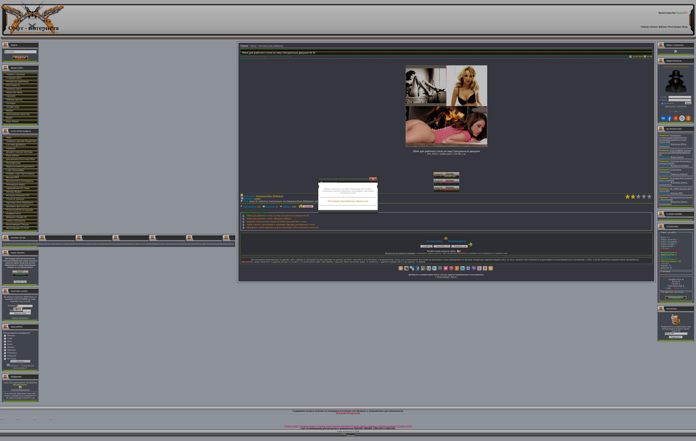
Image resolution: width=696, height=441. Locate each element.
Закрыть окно (362, 201)
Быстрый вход (347, 201)
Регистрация (333, 201)
